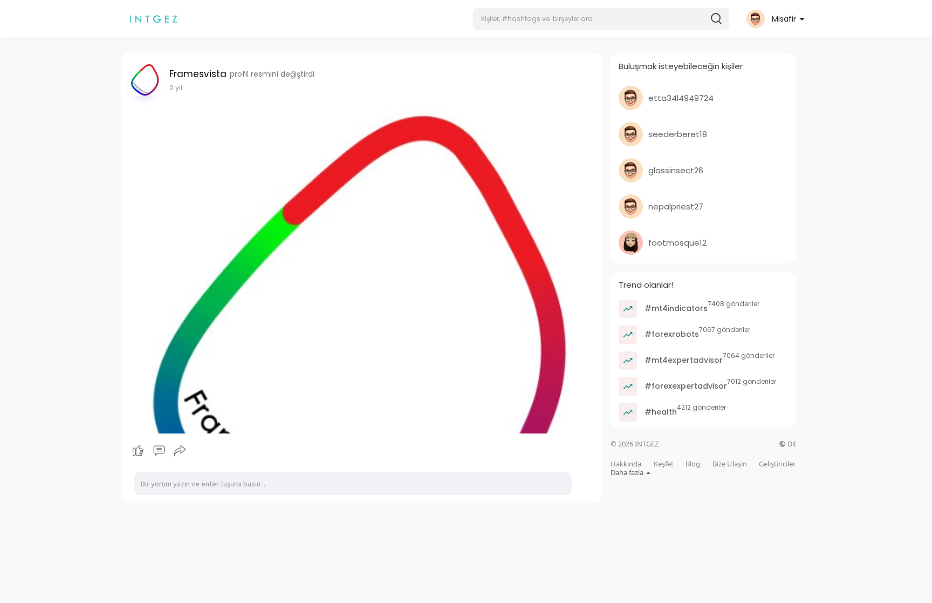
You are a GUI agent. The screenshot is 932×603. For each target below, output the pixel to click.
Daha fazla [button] (628, 472)
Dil (791, 444)
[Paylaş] (180, 451)
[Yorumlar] (159, 451)
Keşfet (664, 464)
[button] (601, 19)
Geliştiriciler (777, 464)
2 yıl (175, 88)
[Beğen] (158, 451)
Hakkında (626, 464)
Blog (693, 464)
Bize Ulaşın (729, 464)
